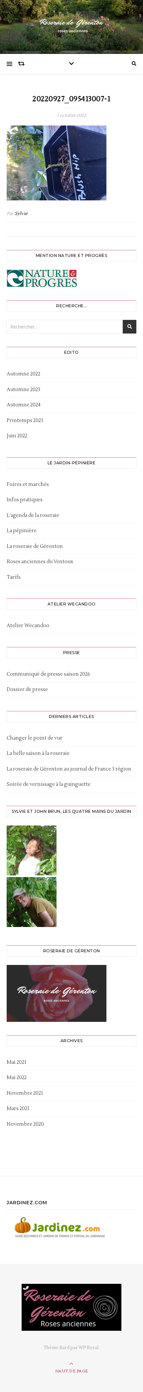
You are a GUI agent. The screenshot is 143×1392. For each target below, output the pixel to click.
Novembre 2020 (25, 1124)
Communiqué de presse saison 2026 (48, 674)
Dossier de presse (27, 689)
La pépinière (22, 531)
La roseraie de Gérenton (35, 546)
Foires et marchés (28, 484)
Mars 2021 (18, 1108)
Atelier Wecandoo (28, 625)
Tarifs (14, 577)
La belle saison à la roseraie (38, 753)
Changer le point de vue (35, 738)
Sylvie (21, 214)
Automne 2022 (23, 374)
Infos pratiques (25, 500)
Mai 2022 (17, 1077)
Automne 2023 (23, 389)
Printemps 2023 (25, 420)
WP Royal (88, 1347)
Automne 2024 (24, 405)
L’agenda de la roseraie (33, 515)
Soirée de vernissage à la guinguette (48, 784)
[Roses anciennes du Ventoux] (71, 25)
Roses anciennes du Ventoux (40, 562)
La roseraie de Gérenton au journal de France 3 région (69, 769)
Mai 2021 (16, 1062)
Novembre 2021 (25, 1093)
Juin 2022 (17, 436)
